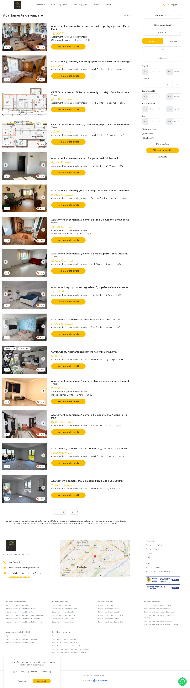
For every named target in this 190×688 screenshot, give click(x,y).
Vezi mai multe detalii (68, 46)
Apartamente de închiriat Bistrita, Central (21, 639)
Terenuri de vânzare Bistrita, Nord (110, 615)
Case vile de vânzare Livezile (63, 619)
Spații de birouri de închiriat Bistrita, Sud (67, 646)
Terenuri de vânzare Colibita (108, 609)
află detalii (36, 662)
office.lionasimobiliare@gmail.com (24, 568)
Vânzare (152, 41)
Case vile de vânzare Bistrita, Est (64, 615)
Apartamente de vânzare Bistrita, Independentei (24, 622)
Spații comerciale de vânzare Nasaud (158, 621)
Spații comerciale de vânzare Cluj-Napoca (159, 612)
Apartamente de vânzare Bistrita (18, 605)
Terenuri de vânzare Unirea (108, 619)
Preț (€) (145, 66)
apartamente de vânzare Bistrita (112, 521)
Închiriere (173, 41)
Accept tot (41, 681)
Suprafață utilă (148, 91)
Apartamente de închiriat (18, 632)
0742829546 (171, 5)
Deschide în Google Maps (19, 577)
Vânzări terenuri (105, 602)
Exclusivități (149, 138)
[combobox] (162, 32)
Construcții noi (150, 129)
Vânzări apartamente (16, 602)
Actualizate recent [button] (162, 16)
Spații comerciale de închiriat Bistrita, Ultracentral (70, 649)
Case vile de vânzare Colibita (63, 612)
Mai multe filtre (162, 144)
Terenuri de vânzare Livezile (109, 612)
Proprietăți (40, 5)
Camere (145, 78)
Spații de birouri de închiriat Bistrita (65, 639)
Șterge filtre (162, 157)
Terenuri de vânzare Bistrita (108, 605)
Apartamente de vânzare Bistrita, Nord (20, 609)
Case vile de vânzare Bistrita (62, 605)
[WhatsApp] (182, 681)
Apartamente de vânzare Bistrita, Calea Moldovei (24, 615)
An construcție (148, 103)
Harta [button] (42, 47)
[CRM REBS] (100, 681)
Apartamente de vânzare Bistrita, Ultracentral (23, 619)
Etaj (143, 116)
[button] (6, 36)
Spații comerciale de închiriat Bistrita (65, 636)
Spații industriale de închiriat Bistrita (65, 643)
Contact (108, 5)
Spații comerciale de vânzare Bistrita (157, 609)
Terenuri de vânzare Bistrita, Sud (110, 622)
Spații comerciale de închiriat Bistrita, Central (69, 653)
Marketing (46, 672)
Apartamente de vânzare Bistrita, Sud (20, 612)
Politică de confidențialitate (158, 571)
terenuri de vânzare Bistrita (25, 524)
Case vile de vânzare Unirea (62, 622)
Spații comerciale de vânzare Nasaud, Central (161, 624)
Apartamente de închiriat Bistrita (18, 636)
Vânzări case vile (60, 602)
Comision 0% (149, 134)
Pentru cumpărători (58, 5)
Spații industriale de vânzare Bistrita (157, 605)
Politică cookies (153, 567)
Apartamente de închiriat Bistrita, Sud (20, 643)
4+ (178, 84)
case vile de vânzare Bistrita (75, 524)
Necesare (20, 672)
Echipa (96, 5)
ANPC (148, 563)
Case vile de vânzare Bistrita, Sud (64, 609)
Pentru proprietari (80, 5)
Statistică (33, 672)
